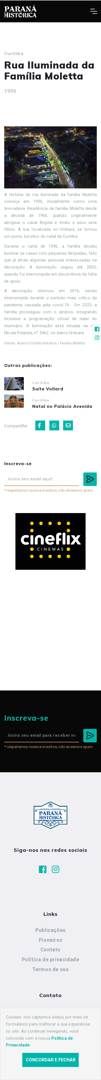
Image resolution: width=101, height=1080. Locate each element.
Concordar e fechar (50, 1060)
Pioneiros (50, 940)
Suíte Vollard (47, 388)
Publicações (50, 930)
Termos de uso (50, 969)
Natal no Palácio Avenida (62, 406)
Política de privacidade (50, 959)
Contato (50, 950)
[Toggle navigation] (93, 11)
